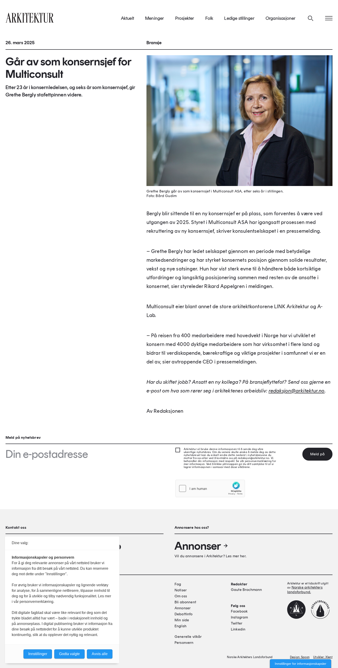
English (180, 626)
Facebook (239, 611)
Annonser (198, 546)
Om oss (181, 596)
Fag (178, 584)
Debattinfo (184, 614)
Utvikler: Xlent (322, 657)
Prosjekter (184, 18)
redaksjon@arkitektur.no (297, 391)
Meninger (154, 18)
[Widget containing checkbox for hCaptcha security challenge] (210, 488)
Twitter (236, 623)
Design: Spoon (299, 657)
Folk (209, 18)
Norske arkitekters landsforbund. (305, 589)
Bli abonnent (185, 602)
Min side (182, 620)
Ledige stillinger (239, 18)
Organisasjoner (281, 18)
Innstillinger (37, 654)
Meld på (317, 454)
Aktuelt (127, 18)
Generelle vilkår (188, 636)
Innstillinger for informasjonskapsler (300, 663)
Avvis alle (100, 654)
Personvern (184, 642)
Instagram (239, 617)
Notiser (181, 590)
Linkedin (238, 629)
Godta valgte (69, 654)
